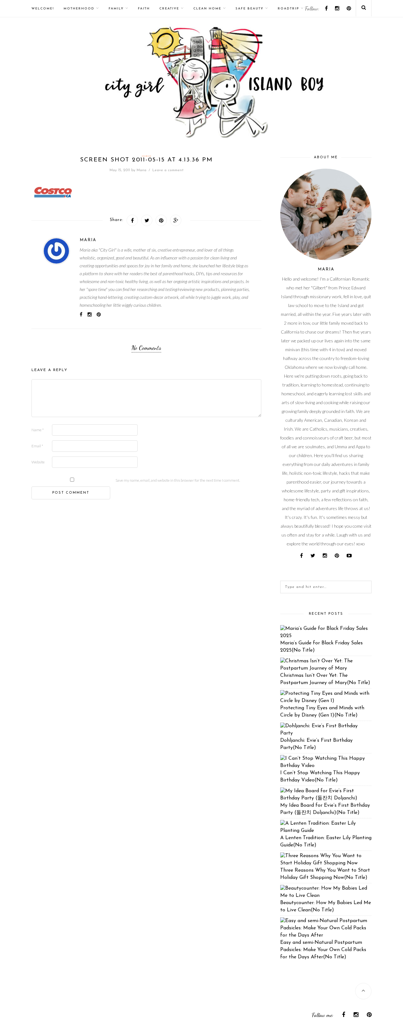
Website (38, 462)
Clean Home (207, 8)
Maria (141, 170)
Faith (144, 8)
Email (37, 446)
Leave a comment (168, 170)
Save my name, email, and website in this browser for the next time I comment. (178, 480)
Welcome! (42, 8)
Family (116, 8)
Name (37, 429)
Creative (169, 8)
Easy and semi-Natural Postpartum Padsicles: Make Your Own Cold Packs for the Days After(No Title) (323, 950)
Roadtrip (288, 8)
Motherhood (79, 8)
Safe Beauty (250, 8)
